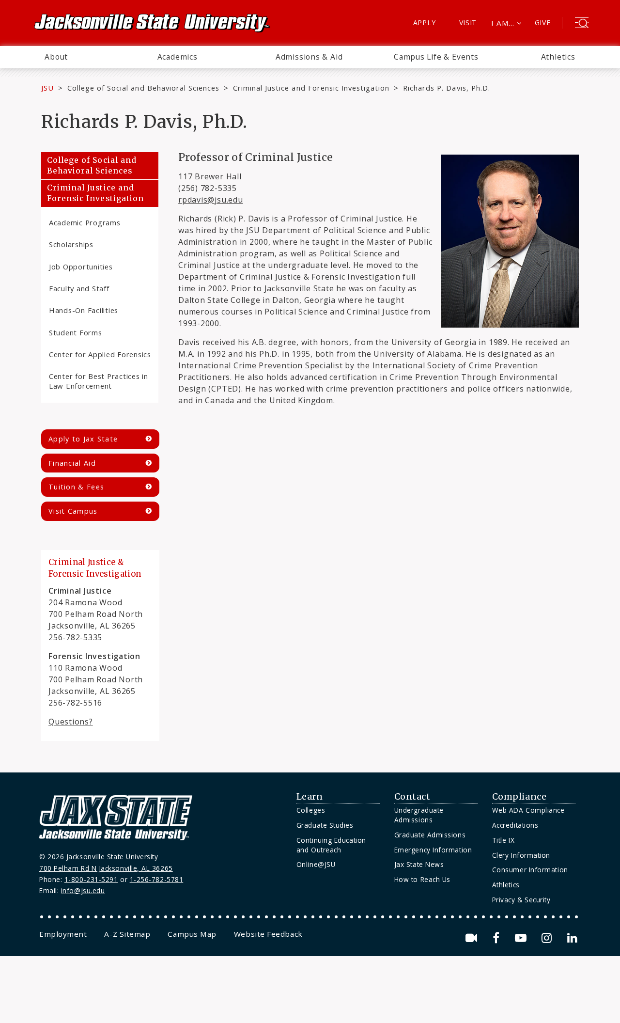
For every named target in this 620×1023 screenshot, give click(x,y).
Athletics (558, 56)
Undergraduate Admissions (419, 814)
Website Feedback (268, 934)
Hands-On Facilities (83, 310)
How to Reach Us (422, 879)
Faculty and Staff (79, 288)
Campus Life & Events (436, 56)
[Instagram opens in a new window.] (548, 937)
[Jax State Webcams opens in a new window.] (473, 937)
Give (543, 22)
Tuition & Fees (76, 486)
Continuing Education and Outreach (331, 844)
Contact (412, 796)
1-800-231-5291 (91, 879)
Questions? (70, 721)
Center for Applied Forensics (100, 354)
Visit (468, 22)
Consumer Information (530, 869)
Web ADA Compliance (528, 810)
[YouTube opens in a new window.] (522, 937)
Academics (177, 56)
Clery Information (521, 855)
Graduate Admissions (429, 834)
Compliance (519, 796)
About (56, 56)
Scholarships (71, 244)
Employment (63, 934)
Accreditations (515, 825)
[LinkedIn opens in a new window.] (571, 937)
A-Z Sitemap (127, 934)
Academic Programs (85, 222)
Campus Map (192, 934)
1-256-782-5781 (157, 879)
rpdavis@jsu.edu (210, 199)
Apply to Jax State (83, 438)
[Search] (582, 24)
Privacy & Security (521, 899)
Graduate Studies (325, 825)
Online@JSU (315, 864)
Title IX (503, 840)
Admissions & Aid (309, 56)
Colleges (310, 810)
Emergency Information (433, 849)
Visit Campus (73, 511)
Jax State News (419, 864)
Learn (309, 796)
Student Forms (75, 332)
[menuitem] (56, 57)
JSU (47, 88)
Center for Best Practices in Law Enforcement (98, 380)
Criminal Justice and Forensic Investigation (311, 88)
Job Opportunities (81, 266)
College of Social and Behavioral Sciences (143, 88)
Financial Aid (72, 463)
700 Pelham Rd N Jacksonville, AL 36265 (106, 868)
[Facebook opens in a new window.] (498, 937)
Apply (424, 22)
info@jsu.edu (83, 890)
